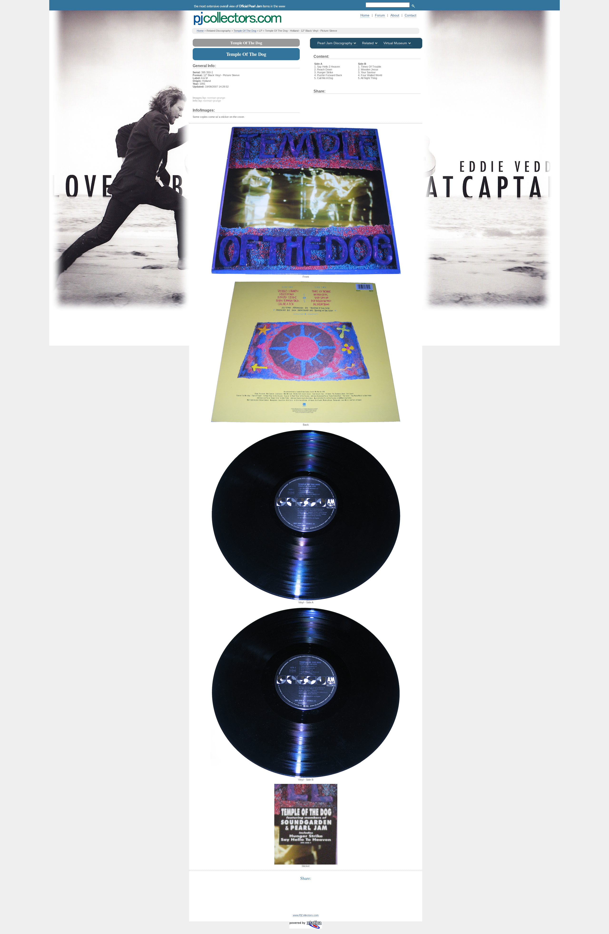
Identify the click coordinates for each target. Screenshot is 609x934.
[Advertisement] (305, 900)
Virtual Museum (395, 43)
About (394, 15)
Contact (410, 15)
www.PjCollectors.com (306, 915)
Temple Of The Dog (245, 30)
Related (368, 43)
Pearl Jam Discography (334, 43)
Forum (380, 15)
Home (364, 15)
